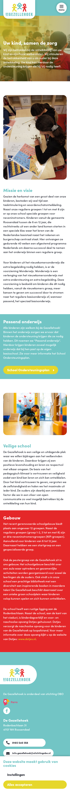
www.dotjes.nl (27, 639)
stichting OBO (54, 694)
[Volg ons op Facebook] (6, 710)
